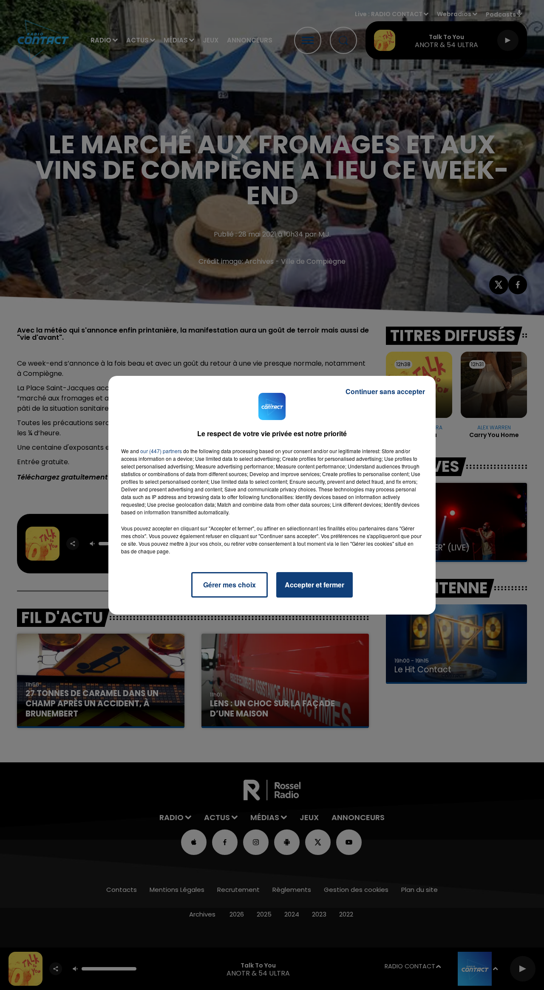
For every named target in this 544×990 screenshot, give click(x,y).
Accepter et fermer (314, 584)
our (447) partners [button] (161, 450)
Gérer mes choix (229, 584)
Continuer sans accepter (385, 391)
